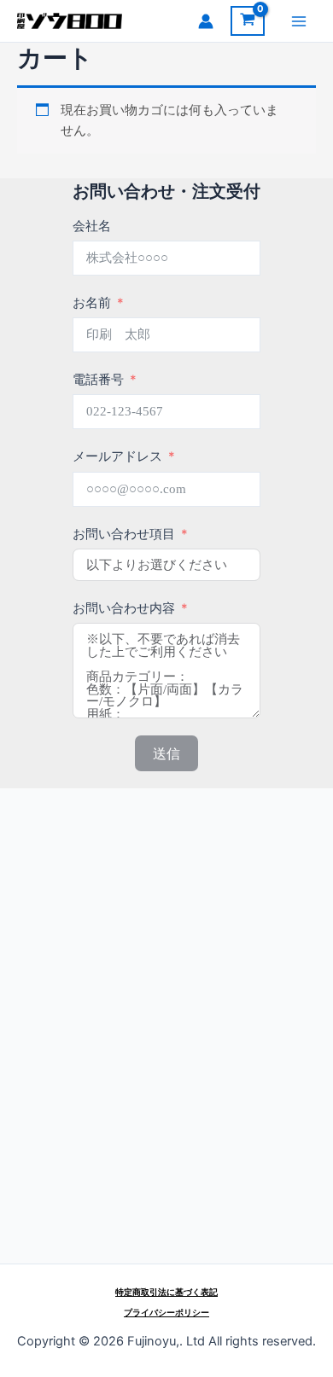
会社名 (92, 226)
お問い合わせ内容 (124, 608)
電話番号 (98, 379)
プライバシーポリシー (166, 1312)
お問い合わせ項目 (124, 534)
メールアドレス (117, 456)
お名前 (92, 303)
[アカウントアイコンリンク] (205, 21)
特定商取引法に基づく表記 (166, 1292)
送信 (166, 753)
